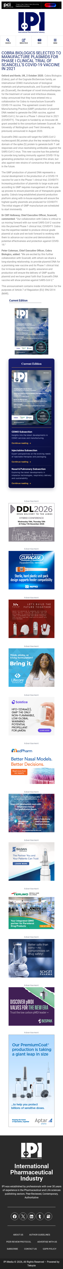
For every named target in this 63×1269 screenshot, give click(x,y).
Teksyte (31, 1265)
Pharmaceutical (32, 1190)
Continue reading (20, 443)
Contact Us (30, 1249)
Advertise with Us (47, 1242)
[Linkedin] (31, 1216)
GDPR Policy (49, 1249)
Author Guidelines (39, 1234)
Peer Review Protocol (18, 1242)
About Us (18, 1234)
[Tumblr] (40, 1216)
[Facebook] (15, 1216)
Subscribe (12, 1249)
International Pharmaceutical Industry (31, 1172)
